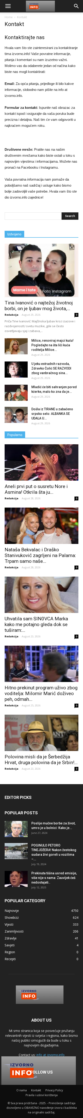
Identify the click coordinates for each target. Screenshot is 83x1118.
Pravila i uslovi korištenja (42, 1095)
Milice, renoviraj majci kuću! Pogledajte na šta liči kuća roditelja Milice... (52, 345)
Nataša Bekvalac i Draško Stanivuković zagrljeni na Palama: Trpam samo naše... (40, 555)
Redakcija (11, 314)
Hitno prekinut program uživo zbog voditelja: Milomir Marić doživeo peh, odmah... (41, 693)
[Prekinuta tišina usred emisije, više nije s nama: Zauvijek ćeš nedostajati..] (16, 879)
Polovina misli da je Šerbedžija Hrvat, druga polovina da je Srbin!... (41, 759)
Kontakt (36, 1090)
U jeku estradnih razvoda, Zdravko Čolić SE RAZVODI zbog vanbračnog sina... (51, 368)
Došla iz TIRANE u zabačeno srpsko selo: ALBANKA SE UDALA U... (52, 413)
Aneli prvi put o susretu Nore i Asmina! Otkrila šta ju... (36, 489)
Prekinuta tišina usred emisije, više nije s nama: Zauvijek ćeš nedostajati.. (54, 877)
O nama (21, 1090)
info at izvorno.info (50, 1055)
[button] (76, 6)
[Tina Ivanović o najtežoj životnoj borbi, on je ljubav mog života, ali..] (41, 270)
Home (9, 17)
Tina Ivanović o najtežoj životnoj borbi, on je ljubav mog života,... (39, 305)
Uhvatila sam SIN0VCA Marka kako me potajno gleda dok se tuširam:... (36, 624)
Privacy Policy (54, 1090)
